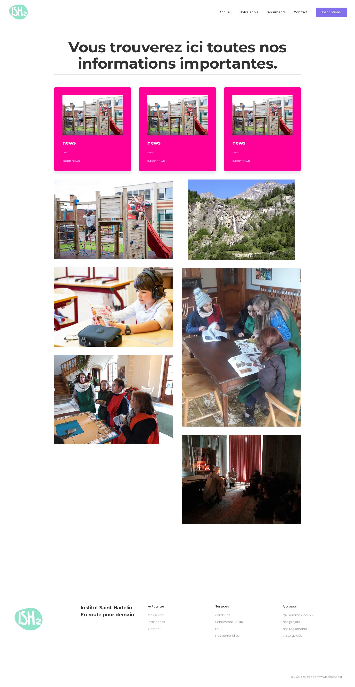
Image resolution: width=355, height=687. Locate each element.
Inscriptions (331, 12)
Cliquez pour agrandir (114, 219)
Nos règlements (295, 629)
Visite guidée (292, 635)
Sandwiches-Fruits (229, 622)
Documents (276, 12)
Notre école (249, 12)
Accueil (225, 12)
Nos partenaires (227, 635)
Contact (301, 12)
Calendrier (156, 615)
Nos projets (291, 622)
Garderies (222, 615)
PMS (218, 629)
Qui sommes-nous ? (298, 615)
